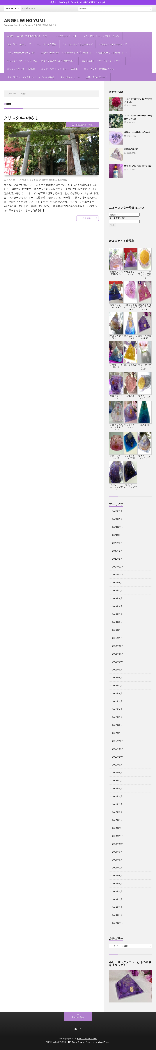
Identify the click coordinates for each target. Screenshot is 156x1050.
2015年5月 (117, 788)
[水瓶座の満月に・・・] (116, 154)
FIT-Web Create (76, 1042)
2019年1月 (117, 630)
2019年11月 (118, 574)
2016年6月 (117, 693)
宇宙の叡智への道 (84, 124)
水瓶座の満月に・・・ (134, 149)
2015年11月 (118, 749)
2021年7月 (117, 535)
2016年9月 (117, 669)
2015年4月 (117, 796)
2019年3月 (117, 614)
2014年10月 (118, 844)
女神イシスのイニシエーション (138, 165)
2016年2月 (117, 725)
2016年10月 (118, 661)
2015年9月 (117, 764)
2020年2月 (117, 551)
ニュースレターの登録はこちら (99, 69)
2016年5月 (117, 701)
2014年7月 (117, 867)
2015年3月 (117, 804)
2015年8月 (117, 772)
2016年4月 (117, 709)
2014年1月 (117, 915)
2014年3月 (117, 899)
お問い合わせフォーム (96, 77)
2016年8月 (117, 677)
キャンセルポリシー (70, 77)
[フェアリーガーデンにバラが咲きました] (116, 104)
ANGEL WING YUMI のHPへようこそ (27, 36)
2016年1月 (117, 733)
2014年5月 (117, 883)
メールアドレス (117, 218)
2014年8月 (117, 859)
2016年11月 (118, 653)
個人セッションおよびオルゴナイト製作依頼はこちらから (78, 2)
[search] (149, 8)
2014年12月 (118, 828)
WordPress (104, 1042)
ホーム (78, 1028)
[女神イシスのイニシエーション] (116, 171)
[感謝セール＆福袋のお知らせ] (116, 138)
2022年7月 (117, 519)
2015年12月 (118, 741)
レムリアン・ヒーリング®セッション (101, 36)
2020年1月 (117, 558)
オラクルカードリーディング (113, 44)
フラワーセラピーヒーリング (21, 52)
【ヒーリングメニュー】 (65, 36)
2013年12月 (118, 923)
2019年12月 (118, 566)
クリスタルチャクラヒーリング (77, 44)
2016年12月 (118, 646)
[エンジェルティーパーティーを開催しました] (116, 121)
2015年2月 (117, 812)
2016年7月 (117, 685)
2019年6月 (117, 598)
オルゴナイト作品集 (46, 44)
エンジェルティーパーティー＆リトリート (102, 60)
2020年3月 (117, 543)
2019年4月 (117, 606)
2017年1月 (117, 638)
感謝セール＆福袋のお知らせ (137, 132)
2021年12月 (118, 527)
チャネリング (35, 180)
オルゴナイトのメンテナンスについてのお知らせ (30, 77)
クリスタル (23, 180)
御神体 (45, 180)
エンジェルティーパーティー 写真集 (59, 69)
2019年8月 (117, 582)
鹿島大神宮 (62, 180)
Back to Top (78, 1017)
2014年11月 (118, 836)
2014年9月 (117, 851)
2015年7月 (117, 780)
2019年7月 (117, 590)
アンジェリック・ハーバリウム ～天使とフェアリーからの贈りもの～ (41, 60)
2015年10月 (118, 756)
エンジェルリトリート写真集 (21, 69)
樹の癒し (52, 180)
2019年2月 (117, 622)
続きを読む (87, 218)
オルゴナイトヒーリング (19, 44)
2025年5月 (117, 511)
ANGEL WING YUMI (24, 20)
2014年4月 (117, 891)
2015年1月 (117, 820)
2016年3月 (117, 717)
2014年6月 (117, 875)
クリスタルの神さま (21, 117)
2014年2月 (117, 907)
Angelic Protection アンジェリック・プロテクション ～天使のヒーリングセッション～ (84, 52)
